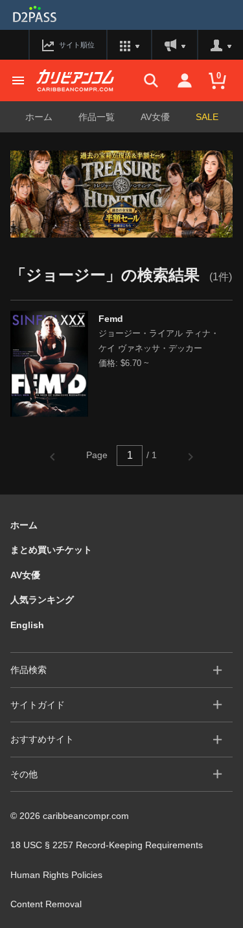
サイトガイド (37, 705)
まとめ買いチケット (51, 549)
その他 (24, 774)
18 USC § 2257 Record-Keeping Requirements (106, 845)
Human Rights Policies (56, 875)
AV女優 (155, 117)
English (27, 625)
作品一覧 (96, 117)
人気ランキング (42, 599)
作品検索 (28, 670)
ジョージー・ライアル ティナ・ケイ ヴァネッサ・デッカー (158, 340)
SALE (207, 117)
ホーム (38, 117)
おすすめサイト (42, 739)
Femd (110, 318)
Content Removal (46, 904)
